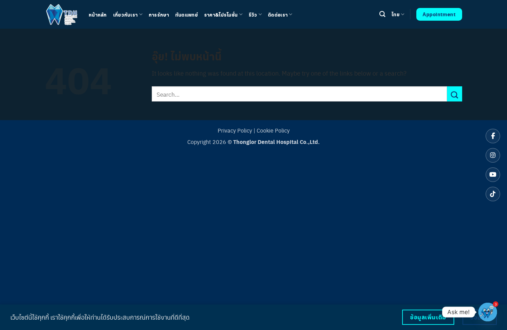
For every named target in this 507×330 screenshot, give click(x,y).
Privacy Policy (235, 130)
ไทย (395, 14)
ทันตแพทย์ (186, 14)
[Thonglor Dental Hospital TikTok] (493, 194)
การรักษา (159, 14)
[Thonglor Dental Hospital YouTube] (493, 174)
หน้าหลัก (98, 14)
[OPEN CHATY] (487, 312)
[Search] (382, 14)
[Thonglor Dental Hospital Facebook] (493, 136)
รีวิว (253, 14)
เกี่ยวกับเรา (125, 14)
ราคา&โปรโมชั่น (221, 14)
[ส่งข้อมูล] (454, 93)
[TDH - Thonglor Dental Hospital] (61, 14)
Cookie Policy (273, 130)
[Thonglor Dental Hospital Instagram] (493, 155)
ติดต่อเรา (278, 14)
